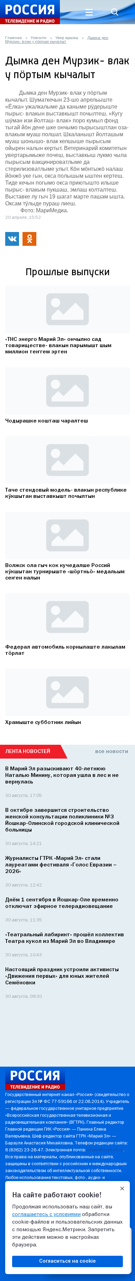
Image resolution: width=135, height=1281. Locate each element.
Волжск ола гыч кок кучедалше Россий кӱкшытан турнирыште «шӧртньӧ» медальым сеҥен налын (65, 572)
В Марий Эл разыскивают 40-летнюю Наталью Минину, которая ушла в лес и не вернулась (62, 776)
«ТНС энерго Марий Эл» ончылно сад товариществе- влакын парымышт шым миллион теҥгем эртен (58, 345)
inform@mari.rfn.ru (105, 1150)
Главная (13, 38)
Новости (38, 38)
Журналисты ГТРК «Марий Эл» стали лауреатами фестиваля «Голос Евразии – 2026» (61, 865)
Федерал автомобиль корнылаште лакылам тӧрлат (65, 650)
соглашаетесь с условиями (46, 1214)
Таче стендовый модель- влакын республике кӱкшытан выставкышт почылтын (66, 493)
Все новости (111, 751)
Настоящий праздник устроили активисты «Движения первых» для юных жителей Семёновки (62, 976)
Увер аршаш (66, 38)
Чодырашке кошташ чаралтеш (46, 421)
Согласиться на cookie (67, 1261)
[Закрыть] (122, 1189)
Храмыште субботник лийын (43, 722)
